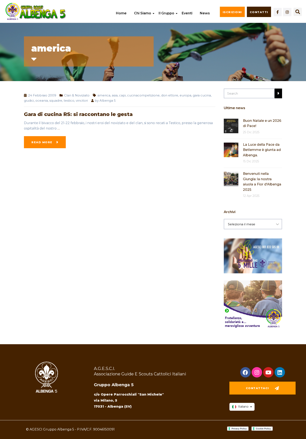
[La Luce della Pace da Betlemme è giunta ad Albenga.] (231, 149)
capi (122, 95)
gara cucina (202, 95)
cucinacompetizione (143, 95)
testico (69, 100)
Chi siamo (142, 13)
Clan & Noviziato (77, 95)
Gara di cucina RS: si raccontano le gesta (78, 114)
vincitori (82, 100)
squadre (55, 100)
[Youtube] (268, 372)
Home (121, 13)
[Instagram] (287, 12)
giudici (29, 100)
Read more (41, 142)
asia (115, 95)
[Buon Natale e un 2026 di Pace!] (231, 125)
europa (185, 95)
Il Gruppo (166, 13)
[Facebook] (245, 372)
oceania (41, 100)
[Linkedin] (280, 372)
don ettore (169, 95)
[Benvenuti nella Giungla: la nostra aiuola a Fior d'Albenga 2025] (231, 178)
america (103, 95)
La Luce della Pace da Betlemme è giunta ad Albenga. (262, 150)
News (205, 13)
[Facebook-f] (278, 12)
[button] (298, 12)
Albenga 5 (108, 100)
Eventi (187, 13)
